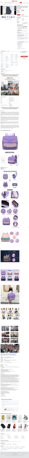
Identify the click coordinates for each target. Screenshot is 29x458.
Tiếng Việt (13, 454)
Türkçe (11, 454)
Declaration (20, 455)
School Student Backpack (9, 448)
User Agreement (17, 455)
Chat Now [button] (23, 14)
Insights (15, 453)
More (1, 450)
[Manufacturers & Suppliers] (14, 1)
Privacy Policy (23, 455)
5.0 (22, 52)
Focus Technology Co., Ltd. (11, 455)
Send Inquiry (18, 14)
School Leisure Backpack (20, 448)
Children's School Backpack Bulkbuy (4, 449)
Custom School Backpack (15, 448)
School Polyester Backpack (3, 448)
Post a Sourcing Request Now (7, 410)
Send (5, 409)
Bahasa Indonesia (16, 454)
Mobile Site (13, 453)
